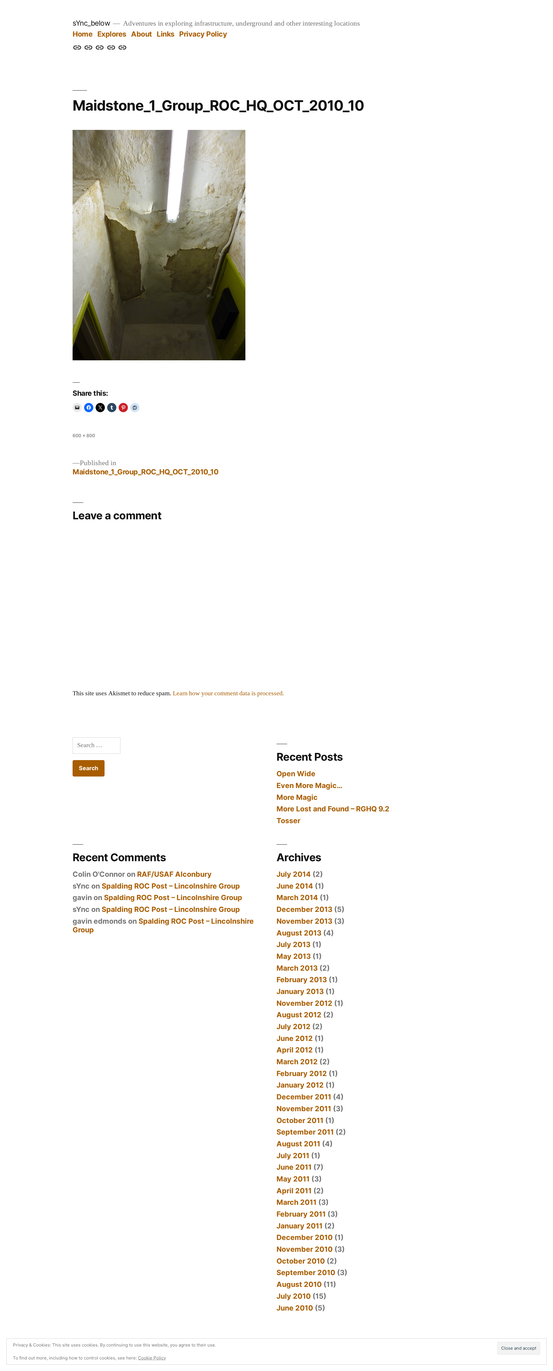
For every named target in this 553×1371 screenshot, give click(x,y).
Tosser (288, 820)
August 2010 (299, 1284)
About (141, 34)
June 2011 (294, 1167)
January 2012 (300, 1085)
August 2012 (298, 1014)
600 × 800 (84, 435)
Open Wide (295, 773)
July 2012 (293, 1026)
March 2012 (297, 1061)
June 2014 (294, 886)
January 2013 (300, 991)
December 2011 (303, 1096)
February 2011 (301, 1214)
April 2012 (294, 1050)
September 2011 (305, 1132)
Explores (111, 34)
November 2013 (304, 921)
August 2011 (298, 1143)
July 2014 (293, 874)
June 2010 (294, 1308)
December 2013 (304, 909)
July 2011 (292, 1155)
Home (82, 34)
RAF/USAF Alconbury (174, 874)
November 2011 (303, 1108)
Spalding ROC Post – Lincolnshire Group (171, 886)
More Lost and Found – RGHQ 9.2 (332, 808)
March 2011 (296, 1202)
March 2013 (297, 968)
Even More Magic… (309, 785)
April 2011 (294, 1190)
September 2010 (305, 1272)
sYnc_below (91, 23)
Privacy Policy (203, 34)
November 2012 (304, 1003)
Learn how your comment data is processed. (228, 693)
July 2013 (293, 944)
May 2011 (293, 1179)
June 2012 (294, 1038)
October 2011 (299, 1120)
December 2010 (304, 1237)
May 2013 (293, 956)
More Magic (297, 797)
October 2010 (300, 1261)
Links (166, 34)
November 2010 (304, 1249)
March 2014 (297, 897)
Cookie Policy (152, 1358)
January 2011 (299, 1226)
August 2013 (298, 933)
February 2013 (301, 979)
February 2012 (301, 1073)
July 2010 (293, 1296)
